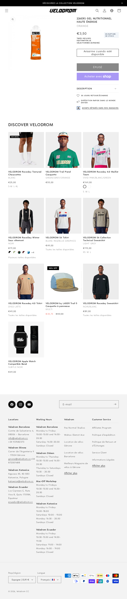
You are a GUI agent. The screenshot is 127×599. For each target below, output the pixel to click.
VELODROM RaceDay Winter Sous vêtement (24, 238)
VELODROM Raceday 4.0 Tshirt (25, 303)
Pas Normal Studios (74, 427)
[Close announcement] (122, 3)
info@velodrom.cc (18, 438)
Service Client (99, 452)
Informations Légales (103, 459)
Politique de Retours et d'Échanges (104, 443)
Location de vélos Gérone (73, 443)
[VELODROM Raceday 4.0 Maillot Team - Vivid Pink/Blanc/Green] (84, 187)
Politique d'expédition (103, 434)
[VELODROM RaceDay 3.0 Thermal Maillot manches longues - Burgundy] (23, 253)
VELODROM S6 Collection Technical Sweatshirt (97, 238)
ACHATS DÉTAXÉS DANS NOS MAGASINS (100, 108)
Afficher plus (70, 473)
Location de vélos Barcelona (73, 454)
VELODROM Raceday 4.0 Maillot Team (100, 173)
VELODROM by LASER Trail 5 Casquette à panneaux (61, 304)
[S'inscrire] (115, 404)
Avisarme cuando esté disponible (98, 53)
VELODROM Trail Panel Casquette (58, 173)
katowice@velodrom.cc (21, 481)
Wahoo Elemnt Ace (74, 434)
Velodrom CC (23, 591)
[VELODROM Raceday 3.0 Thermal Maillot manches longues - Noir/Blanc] (10, 253)
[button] (6, 10)
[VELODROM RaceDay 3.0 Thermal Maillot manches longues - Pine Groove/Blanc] (19, 253)
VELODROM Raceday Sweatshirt (100, 303)
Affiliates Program (101, 427)
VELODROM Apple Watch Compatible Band (22, 362)
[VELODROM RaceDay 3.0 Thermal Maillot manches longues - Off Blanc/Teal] (14, 253)
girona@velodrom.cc (19, 458)
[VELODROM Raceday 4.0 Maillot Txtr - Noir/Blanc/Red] (89, 187)
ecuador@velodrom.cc (20, 501)
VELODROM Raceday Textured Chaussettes (25, 173)
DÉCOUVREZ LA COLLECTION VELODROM (63, 3)
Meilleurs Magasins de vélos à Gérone (76, 465)
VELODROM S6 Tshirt (57, 237)
